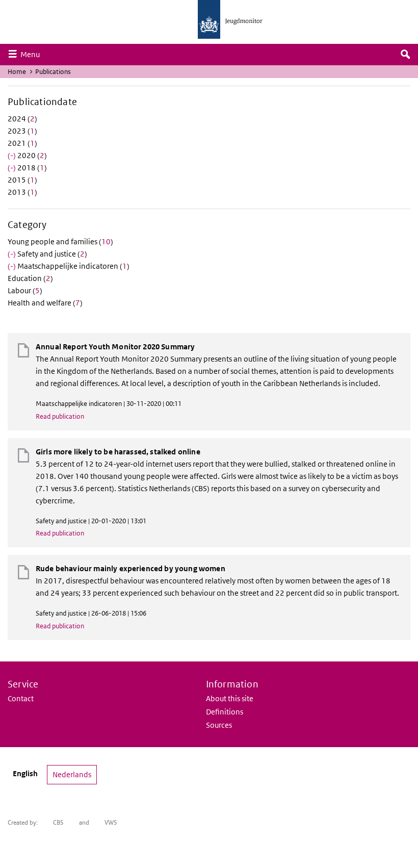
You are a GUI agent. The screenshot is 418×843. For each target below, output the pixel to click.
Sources (219, 725)
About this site (229, 698)
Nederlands (72, 774)
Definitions (224, 712)
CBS (58, 822)
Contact (21, 698)
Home (17, 71)
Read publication (60, 416)
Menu (32, 54)
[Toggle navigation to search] (405, 54)
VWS (110, 822)
